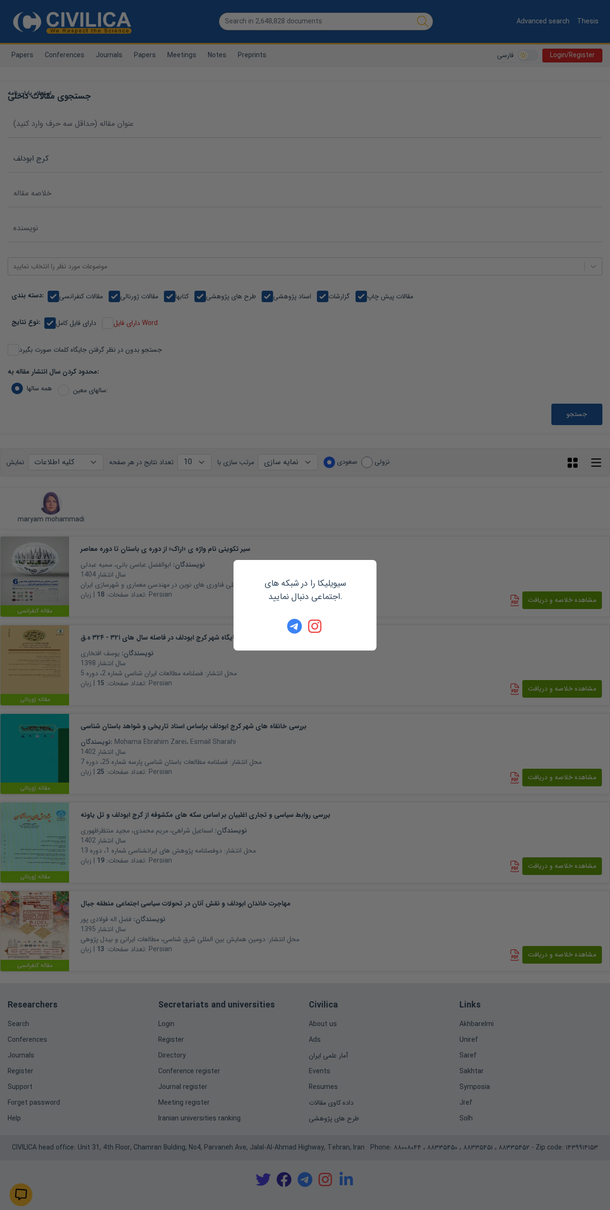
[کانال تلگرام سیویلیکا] (294, 626)
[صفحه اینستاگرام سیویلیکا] (315, 626)
